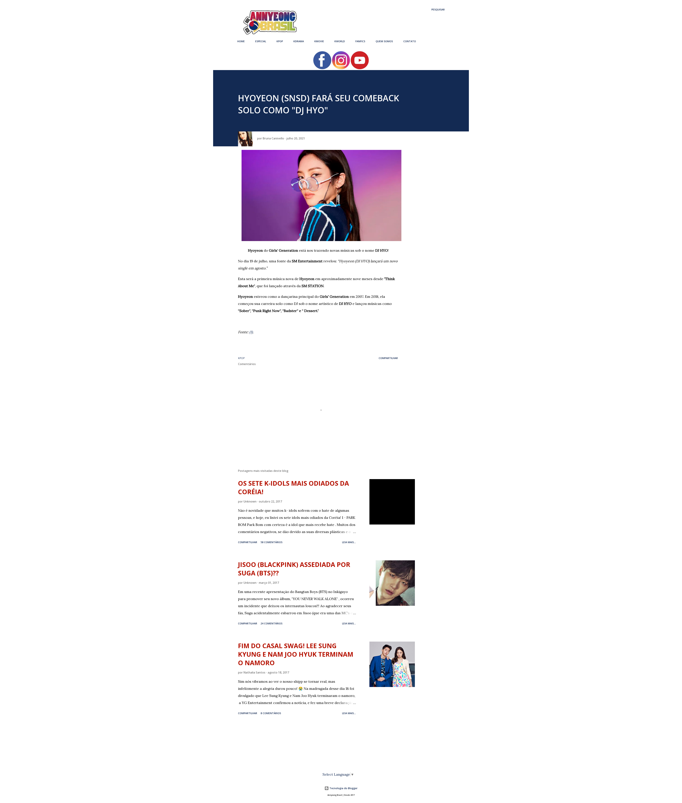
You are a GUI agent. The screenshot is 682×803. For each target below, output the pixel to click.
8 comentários (271, 713)
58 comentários (271, 542)
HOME (241, 41)
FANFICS (360, 41)
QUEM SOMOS (384, 41)
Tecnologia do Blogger (343, 788)
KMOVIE (319, 41)
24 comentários (271, 623)
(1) (251, 332)
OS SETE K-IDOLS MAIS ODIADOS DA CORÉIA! (293, 487)
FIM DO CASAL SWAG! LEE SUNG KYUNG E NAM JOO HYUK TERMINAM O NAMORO (295, 654)
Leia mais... (349, 542)
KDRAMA (298, 41)
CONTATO (409, 41)
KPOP (280, 41)
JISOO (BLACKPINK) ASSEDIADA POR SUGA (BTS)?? (294, 568)
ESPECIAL (260, 41)
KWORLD (339, 41)
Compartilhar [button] (388, 358)
